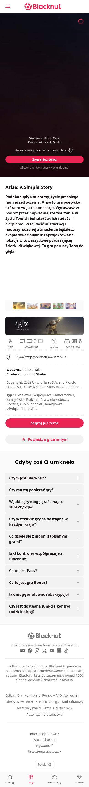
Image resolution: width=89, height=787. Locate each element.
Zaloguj (54, 702)
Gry (20, 695)
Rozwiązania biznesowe (44, 714)
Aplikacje (70, 695)
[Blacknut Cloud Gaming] (42, 6)
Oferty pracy (62, 708)
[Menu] (7, 6)
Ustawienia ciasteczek (44, 751)
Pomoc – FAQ (52, 695)
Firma (47, 708)
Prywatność (44, 745)
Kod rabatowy (72, 702)
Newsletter (25, 702)
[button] (44, 150)
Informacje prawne (44, 734)
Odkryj (10, 695)
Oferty (10, 702)
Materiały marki (29, 708)
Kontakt (41, 702)
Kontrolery (32, 695)
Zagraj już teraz (44, 159)
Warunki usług (44, 739)
